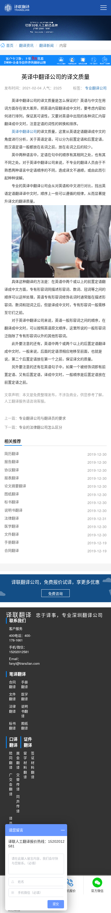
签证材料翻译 (32, 765)
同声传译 (18, 803)
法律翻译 (12, 709)
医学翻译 (24, 696)
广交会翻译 (10, 784)
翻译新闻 (46, 45)
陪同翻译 (10, 760)
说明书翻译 (24, 711)
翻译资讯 (26, 45)
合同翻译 (12, 684)
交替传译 (18, 782)
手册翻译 (24, 684)
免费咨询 (55, 593)
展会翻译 (18, 760)
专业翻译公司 (95, 87)
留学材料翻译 (25, 765)
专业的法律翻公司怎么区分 (40, 427)
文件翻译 (12, 696)
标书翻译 (12, 726)
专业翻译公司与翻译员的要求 (42, 418)
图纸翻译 (24, 726)
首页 (9, 45)
